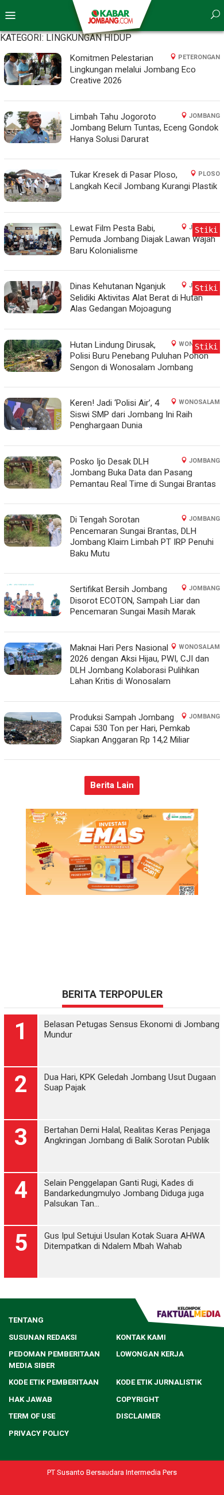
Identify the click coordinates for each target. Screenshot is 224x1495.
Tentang (26, 1320)
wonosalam (199, 402)
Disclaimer (138, 1416)
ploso (209, 174)
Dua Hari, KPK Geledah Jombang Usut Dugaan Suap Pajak (130, 1082)
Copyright (137, 1399)
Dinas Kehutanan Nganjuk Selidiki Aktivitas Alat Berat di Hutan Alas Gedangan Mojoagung (136, 297)
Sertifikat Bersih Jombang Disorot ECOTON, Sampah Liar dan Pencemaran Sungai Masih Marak (135, 600)
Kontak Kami (141, 1337)
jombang (204, 116)
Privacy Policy (39, 1433)
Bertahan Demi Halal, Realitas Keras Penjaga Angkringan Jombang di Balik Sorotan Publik (127, 1135)
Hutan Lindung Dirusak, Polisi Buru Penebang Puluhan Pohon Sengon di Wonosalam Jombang (139, 356)
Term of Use (32, 1416)
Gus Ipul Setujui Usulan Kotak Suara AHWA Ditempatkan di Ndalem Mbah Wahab (124, 1241)
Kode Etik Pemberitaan (54, 1382)
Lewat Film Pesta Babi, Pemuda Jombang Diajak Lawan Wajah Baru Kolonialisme (142, 239)
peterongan (199, 57)
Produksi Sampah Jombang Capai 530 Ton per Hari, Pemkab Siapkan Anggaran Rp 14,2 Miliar (130, 728)
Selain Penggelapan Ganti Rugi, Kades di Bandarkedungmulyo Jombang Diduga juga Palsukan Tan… (124, 1193)
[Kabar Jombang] (111, 16)
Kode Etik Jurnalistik (159, 1382)
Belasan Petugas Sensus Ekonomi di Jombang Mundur (131, 1029)
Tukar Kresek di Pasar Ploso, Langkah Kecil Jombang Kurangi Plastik (143, 180)
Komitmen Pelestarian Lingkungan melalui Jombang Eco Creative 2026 (133, 69)
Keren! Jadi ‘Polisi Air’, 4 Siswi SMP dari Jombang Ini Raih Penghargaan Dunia (131, 414)
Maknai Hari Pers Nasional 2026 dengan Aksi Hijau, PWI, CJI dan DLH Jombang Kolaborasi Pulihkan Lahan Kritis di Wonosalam (139, 665)
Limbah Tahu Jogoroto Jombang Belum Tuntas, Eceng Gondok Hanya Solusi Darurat (144, 128)
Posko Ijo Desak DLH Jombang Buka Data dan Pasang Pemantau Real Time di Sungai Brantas (143, 472)
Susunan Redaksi (43, 1337)
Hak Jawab (30, 1399)
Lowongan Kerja (150, 1354)
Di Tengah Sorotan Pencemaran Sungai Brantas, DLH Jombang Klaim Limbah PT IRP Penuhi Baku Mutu (142, 536)
